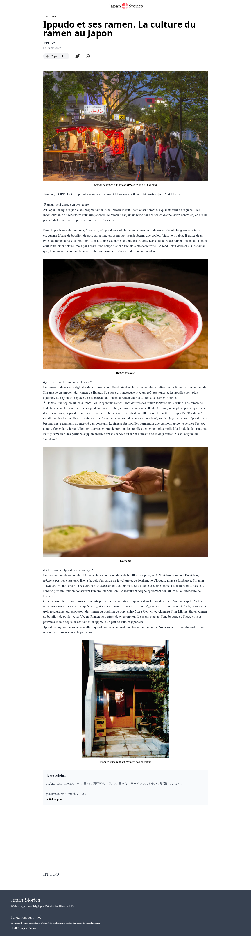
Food (54, 16)
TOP (45, 16)
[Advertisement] (125, 836)
